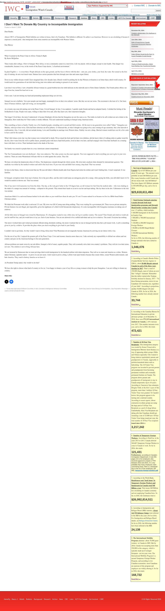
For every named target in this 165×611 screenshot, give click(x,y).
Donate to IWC (154, 5)
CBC (102, 18)
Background (59, 18)
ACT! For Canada (124, 18)
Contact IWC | (140, 5)
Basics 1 (25, 18)
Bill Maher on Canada (137, 74)
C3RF (153, 18)
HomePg (13, 18)
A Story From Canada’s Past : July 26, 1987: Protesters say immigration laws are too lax (98, 15)
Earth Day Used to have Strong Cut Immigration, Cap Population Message (104, 288)
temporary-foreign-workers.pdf (146, 470)
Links (111, 18)
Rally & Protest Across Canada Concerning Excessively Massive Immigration (141, 44)
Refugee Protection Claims (148, 520)
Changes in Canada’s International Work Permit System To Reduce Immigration (143, 88)
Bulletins (46, 18)
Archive (84, 18)
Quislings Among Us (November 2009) (142, 96)
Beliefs (35, 18)
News (94, 18)
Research (72, 18)
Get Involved (141, 18)
